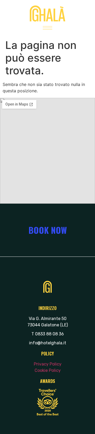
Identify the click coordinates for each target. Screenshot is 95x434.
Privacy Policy (47, 364)
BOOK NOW (47, 230)
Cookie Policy (48, 370)
